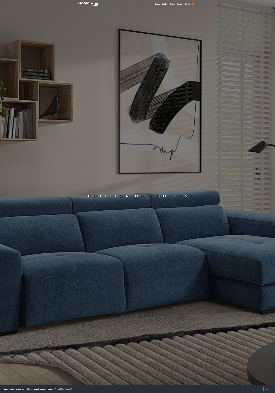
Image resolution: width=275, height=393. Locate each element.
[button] (194, 4)
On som (172, 4)
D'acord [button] (267, 389)
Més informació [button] (66, 389)
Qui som (157, 4)
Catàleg (187, 4)
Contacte (180, 4)
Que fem (165, 4)
